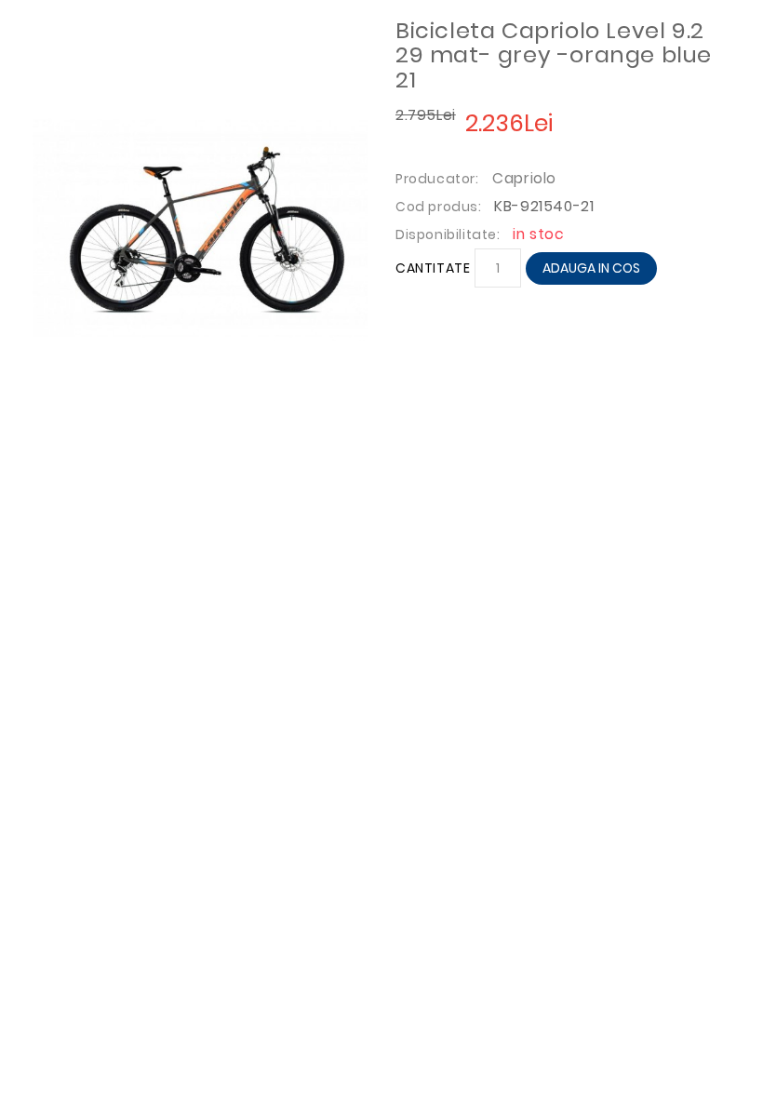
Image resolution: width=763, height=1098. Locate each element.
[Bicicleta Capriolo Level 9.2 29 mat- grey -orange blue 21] (200, 226)
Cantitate (432, 268)
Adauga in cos (591, 268)
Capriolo (524, 178)
